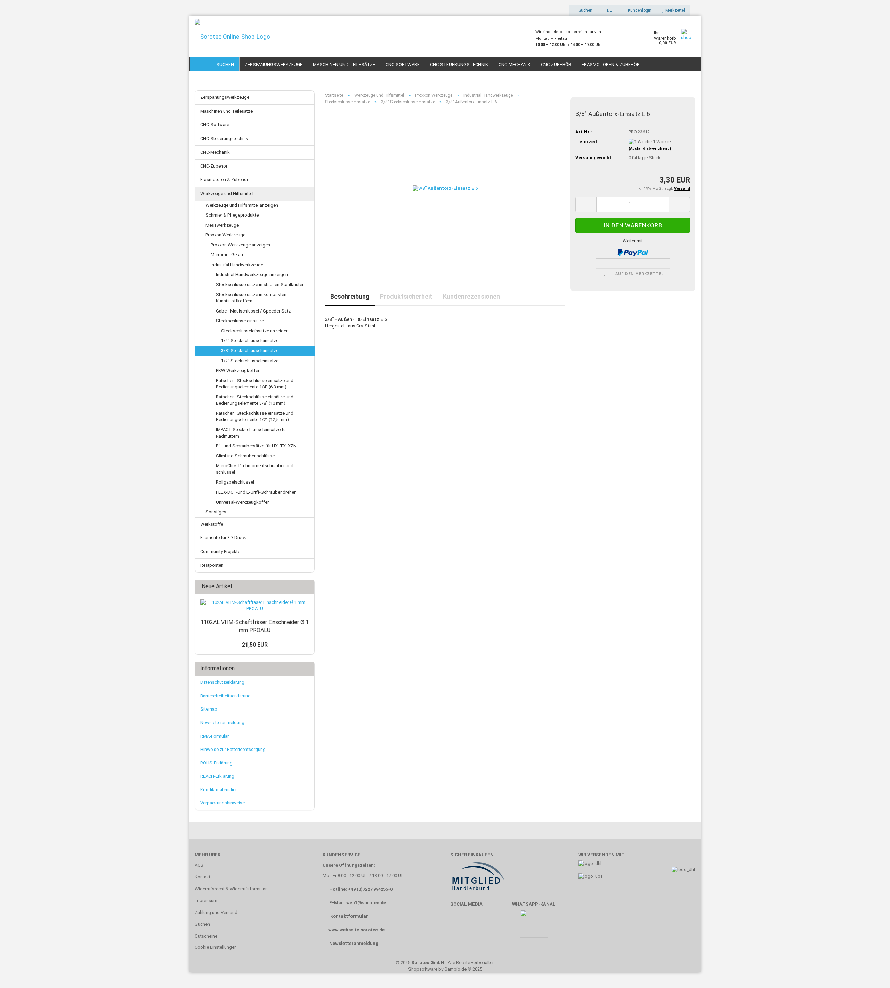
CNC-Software (403, 64)
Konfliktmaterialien (219, 789)
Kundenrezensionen (471, 296)
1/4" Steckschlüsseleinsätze (249, 340)
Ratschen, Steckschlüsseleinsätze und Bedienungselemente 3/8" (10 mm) (254, 400)
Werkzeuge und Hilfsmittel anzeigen (241, 205)
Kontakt (202, 877)
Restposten (212, 565)
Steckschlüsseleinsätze (240, 320)
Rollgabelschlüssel (235, 482)
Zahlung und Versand (216, 912)
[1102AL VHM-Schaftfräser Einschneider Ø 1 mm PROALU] (254, 605)
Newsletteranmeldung (222, 722)
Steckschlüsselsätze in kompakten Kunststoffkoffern (251, 298)
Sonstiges (215, 512)
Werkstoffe (211, 524)
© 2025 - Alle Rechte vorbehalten (445, 962)
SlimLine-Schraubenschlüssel (246, 456)
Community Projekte (220, 551)
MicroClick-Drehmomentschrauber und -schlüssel (256, 469)
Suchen (224, 64)
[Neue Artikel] (307, 587)
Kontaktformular (349, 916)
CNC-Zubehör (556, 64)
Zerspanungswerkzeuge (273, 64)
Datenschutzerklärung (222, 682)
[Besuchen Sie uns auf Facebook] (459, 927)
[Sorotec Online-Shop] (360, 36)
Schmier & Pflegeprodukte (232, 215)
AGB (199, 865)
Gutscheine (206, 936)
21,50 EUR (255, 644)
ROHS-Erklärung (216, 763)
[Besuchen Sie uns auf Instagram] (500, 927)
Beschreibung (350, 296)
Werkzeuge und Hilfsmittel (226, 193)
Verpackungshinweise (222, 802)
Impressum (206, 900)
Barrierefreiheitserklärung (225, 695)
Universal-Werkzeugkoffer (242, 502)
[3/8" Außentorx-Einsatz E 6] (445, 188)
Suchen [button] (584, 10)
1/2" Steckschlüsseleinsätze (249, 360)
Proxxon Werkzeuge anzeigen (240, 245)
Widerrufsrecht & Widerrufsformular (231, 888)
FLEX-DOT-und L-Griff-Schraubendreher (256, 492)
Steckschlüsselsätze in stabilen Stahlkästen (260, 284)
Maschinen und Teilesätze (344, 64)
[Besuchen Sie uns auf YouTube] (479, 927)
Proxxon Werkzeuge (225, 234)
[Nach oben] (870, 972)
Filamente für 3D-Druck (223, 537)
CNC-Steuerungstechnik (459, 64)
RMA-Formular (214, 736)
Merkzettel (674, 10)
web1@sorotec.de (366, 902)
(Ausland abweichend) (650, 148)
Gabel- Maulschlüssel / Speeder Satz (253, 311)
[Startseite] (197, 64)
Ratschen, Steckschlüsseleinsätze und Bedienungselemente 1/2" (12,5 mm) (254, 416)
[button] (607, 10)
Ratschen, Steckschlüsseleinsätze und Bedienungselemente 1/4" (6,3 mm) (254, 384)
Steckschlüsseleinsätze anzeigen (255, 330)
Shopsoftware (422, 969)
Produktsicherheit (406, 296)
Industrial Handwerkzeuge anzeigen (252, 274)
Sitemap (208, 709)
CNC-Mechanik (515, 64)
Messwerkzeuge (222, 225)
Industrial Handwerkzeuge (237, 264)
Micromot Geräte (227, 254)
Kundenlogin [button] (639, 10)
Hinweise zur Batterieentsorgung (233, 749)
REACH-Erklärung (217, 776)
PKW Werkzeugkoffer (237, 370)
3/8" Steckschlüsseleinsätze (249, 350)
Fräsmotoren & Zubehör (611, 64)
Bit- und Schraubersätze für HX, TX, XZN (256, 445)
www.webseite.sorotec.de (356, 929)
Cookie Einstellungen (216, 947)
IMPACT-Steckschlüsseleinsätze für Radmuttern (251, 433)
